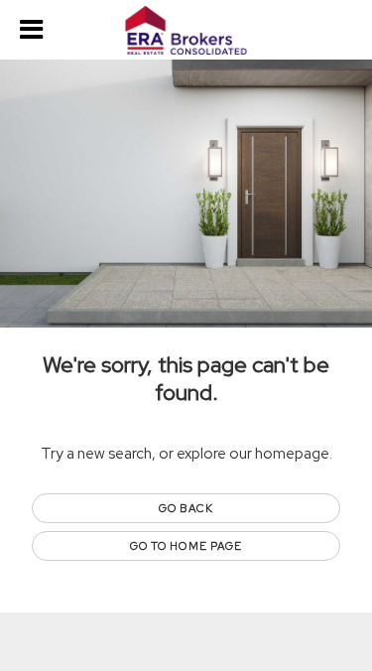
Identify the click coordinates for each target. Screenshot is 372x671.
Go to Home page (186, 546)
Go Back (186, 508)
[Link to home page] (186, 31)
